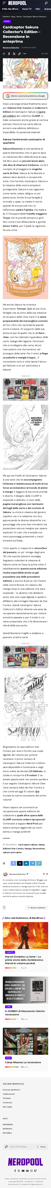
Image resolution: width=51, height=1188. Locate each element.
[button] (5, 3)
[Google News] (27, 1171)
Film (8, 1058)
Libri (9, 1007)
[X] (19, 1171)
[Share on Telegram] (32, 863)
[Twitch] (35, 1171)
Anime (6, 21)
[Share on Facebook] (9, 53)
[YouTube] (23, 1171)
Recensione (39, 848)
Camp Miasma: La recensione (23, 1062)
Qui (37, 791)
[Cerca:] (23, 1147)
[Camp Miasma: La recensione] (25, 1041)
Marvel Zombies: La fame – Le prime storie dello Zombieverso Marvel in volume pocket (24, 960)
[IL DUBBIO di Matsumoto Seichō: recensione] (25, 990)
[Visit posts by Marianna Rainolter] (5, 874)
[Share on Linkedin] (26, 863)
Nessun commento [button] (37, 908)
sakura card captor (12, 852)
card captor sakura (27, 844)
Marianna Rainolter (11, 47)
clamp (41, 844)
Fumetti (10, 952)
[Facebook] (44, 874)
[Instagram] (47, 874)
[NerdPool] (17, 3)
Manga (28, 848)
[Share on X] (14, 53)
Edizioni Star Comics (13, 848)
